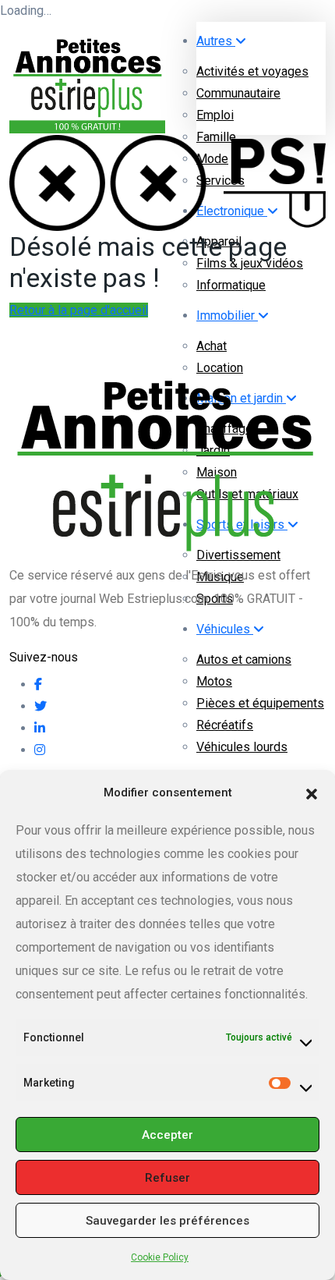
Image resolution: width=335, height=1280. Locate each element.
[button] (311, 792)
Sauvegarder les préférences (167, 1221)
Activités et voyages (252, 71)
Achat (211, 346)
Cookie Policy (160, 1257)
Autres (215, 41)
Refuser (167, 1178)
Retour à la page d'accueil (78, 310)
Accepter (167, 1135)
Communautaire (238, 93)
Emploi (215, 115)
